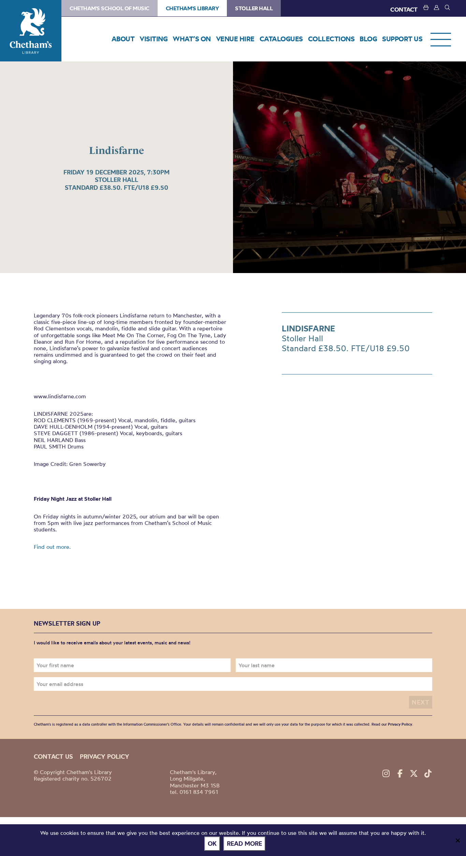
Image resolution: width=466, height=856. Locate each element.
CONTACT (404, 9)
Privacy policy (104, 756)
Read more (244, 843)
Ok (212, 843)
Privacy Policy (400, 724)
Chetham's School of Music (109, 8)
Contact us (53, 756)
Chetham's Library (30, 30)
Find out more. (52, 546)
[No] (457, 840)
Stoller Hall (254, 8)
